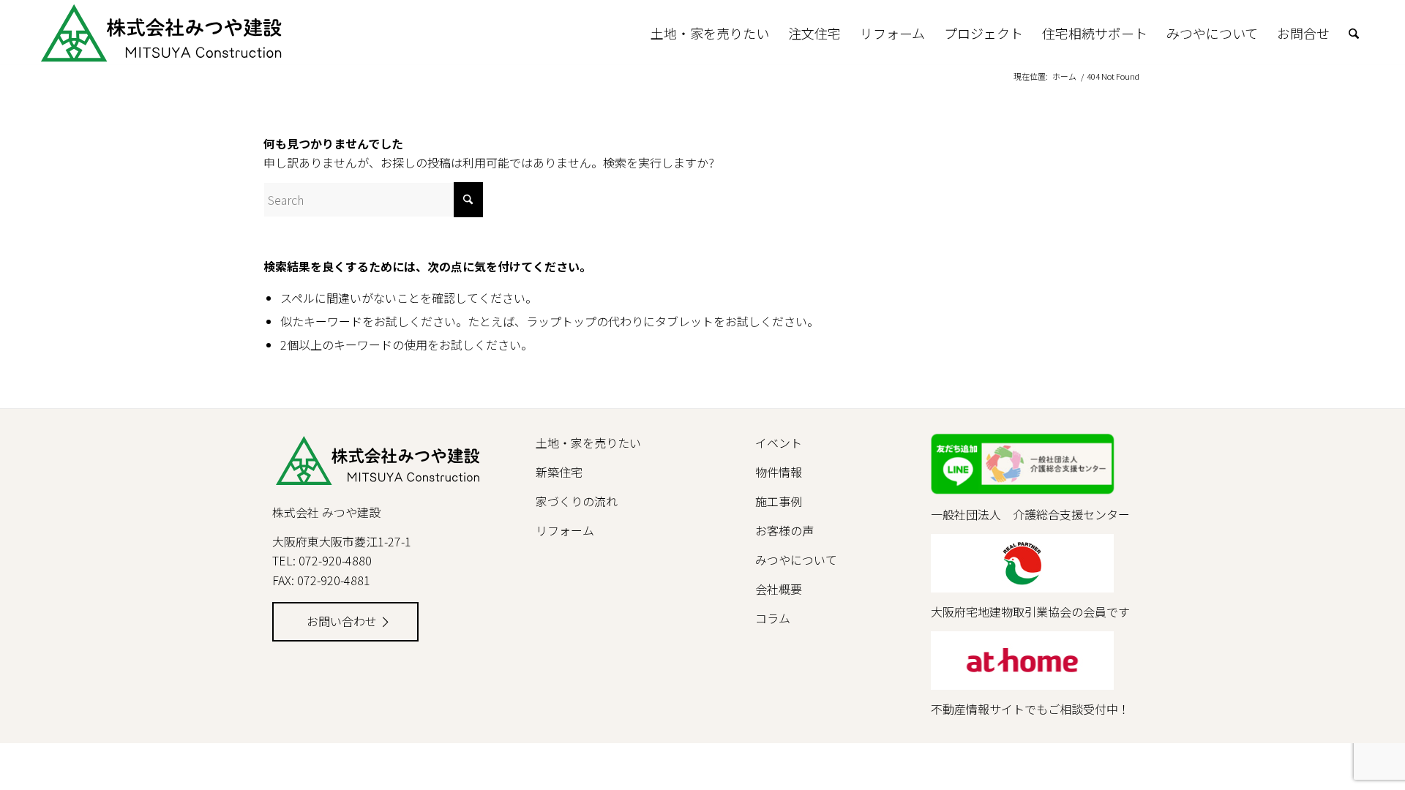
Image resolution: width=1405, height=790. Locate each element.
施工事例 (778, 501)
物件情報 (778, 472)
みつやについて (796, 559)
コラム (772, 618)
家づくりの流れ (577, 501)
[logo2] (219, 33)
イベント (778, 442)
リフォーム (565, 530)
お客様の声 (784, 530)
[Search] (1353, 33)
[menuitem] (710, 33)
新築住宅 (559, 472)
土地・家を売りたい (588, 442)
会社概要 (778, 589)
